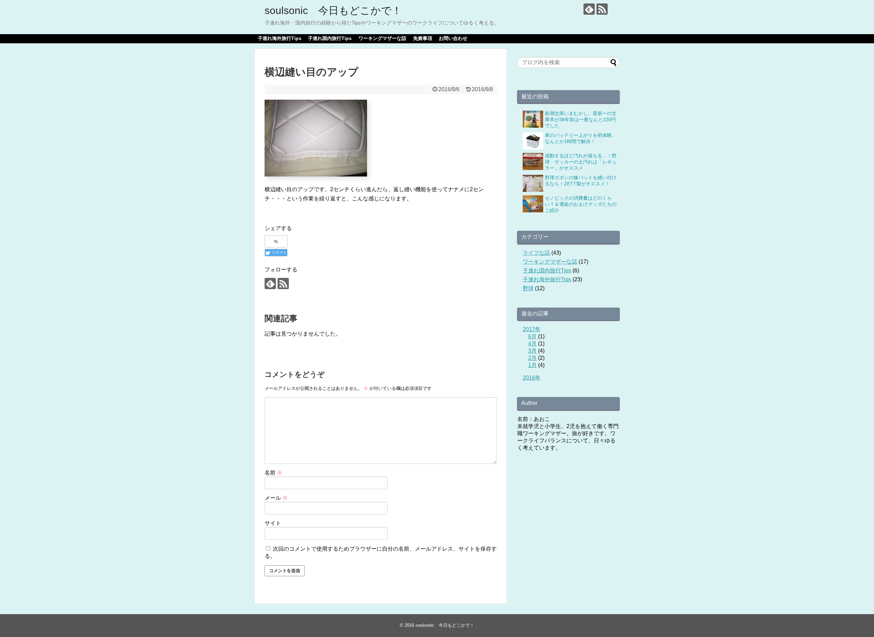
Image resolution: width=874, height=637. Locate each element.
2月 (532, 358)
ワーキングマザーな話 (382, 38)
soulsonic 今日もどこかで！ (333, 10)
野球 (528, 288)
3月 (532, 351)
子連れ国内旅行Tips (330, 38)
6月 (532, 336)
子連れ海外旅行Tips (279, 38)
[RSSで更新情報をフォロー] (602, 9)
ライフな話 (536, 253)
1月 (532, 365)
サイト (273, 523)
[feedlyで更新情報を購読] (589, 9)
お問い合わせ (453, 38)
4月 (532, 343)
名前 (273, 473)
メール (276, 498)
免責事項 (422, 38)
